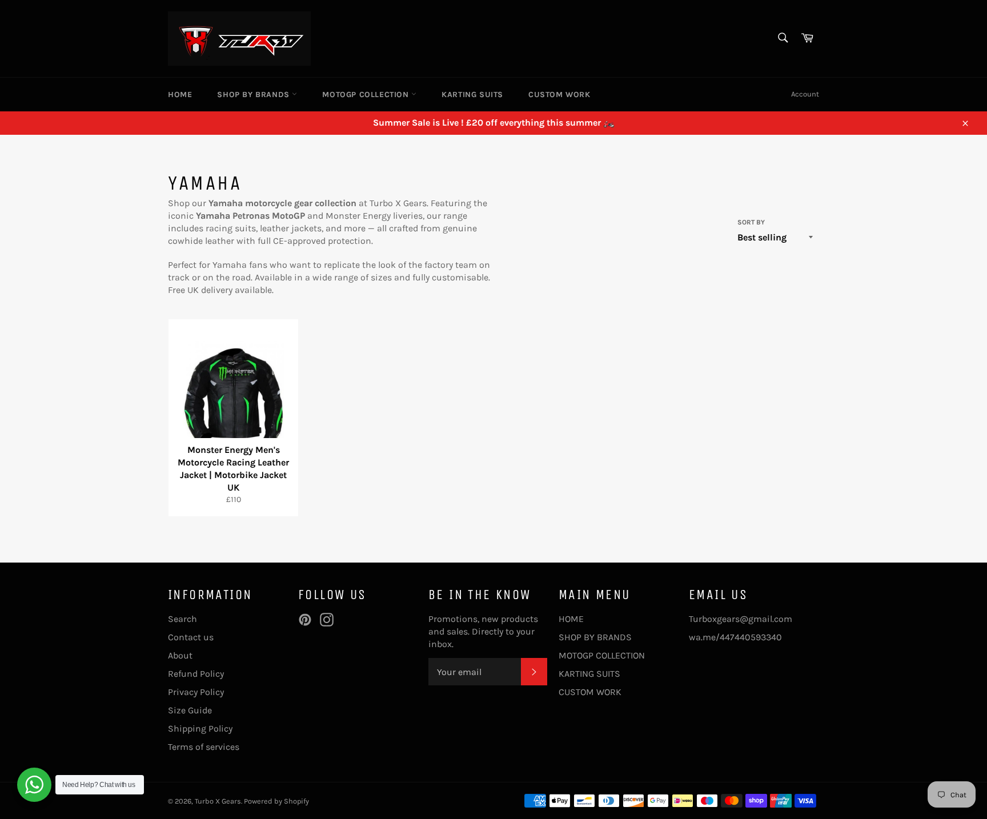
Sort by (751, 222)
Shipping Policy (200, 728)
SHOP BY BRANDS (254, 94)
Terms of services (203, 746)
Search (182, 618)
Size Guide (190, 710)
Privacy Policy (196, 691)
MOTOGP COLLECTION (366, 94)
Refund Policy (196, 673)
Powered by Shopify (276, 801)
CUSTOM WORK (559, 94)
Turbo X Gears (218, 801)
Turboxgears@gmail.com (740, 618)
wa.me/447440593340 (735, 637)
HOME (180, 94)
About (180, 655)
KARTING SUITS (472, 94)
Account (805, 94)
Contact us (191, 637)
